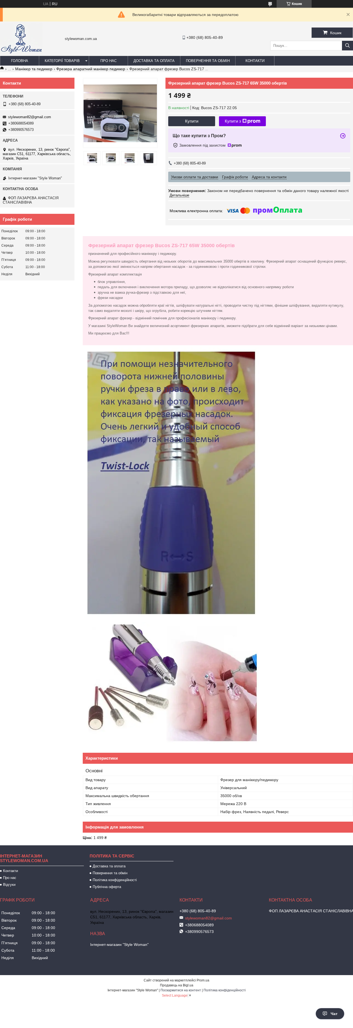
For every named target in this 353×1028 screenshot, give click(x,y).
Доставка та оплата (154, 61)
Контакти (254, 61)
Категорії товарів (62, 61)
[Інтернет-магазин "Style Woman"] (21, 53)
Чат (334, 1013)
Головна (19, 61)
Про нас (108, 61)
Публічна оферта (107, 887)
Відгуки (9, 885)
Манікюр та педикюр (33, 69)
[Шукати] (347, 45)
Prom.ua (203, 980)
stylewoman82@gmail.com (29, 117)
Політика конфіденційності (115, 880)
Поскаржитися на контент (181, 990)
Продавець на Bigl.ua (176, 985)
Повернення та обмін (208, 61)
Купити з (233, 121)
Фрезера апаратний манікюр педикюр (90, 69)
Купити (191, 121)
